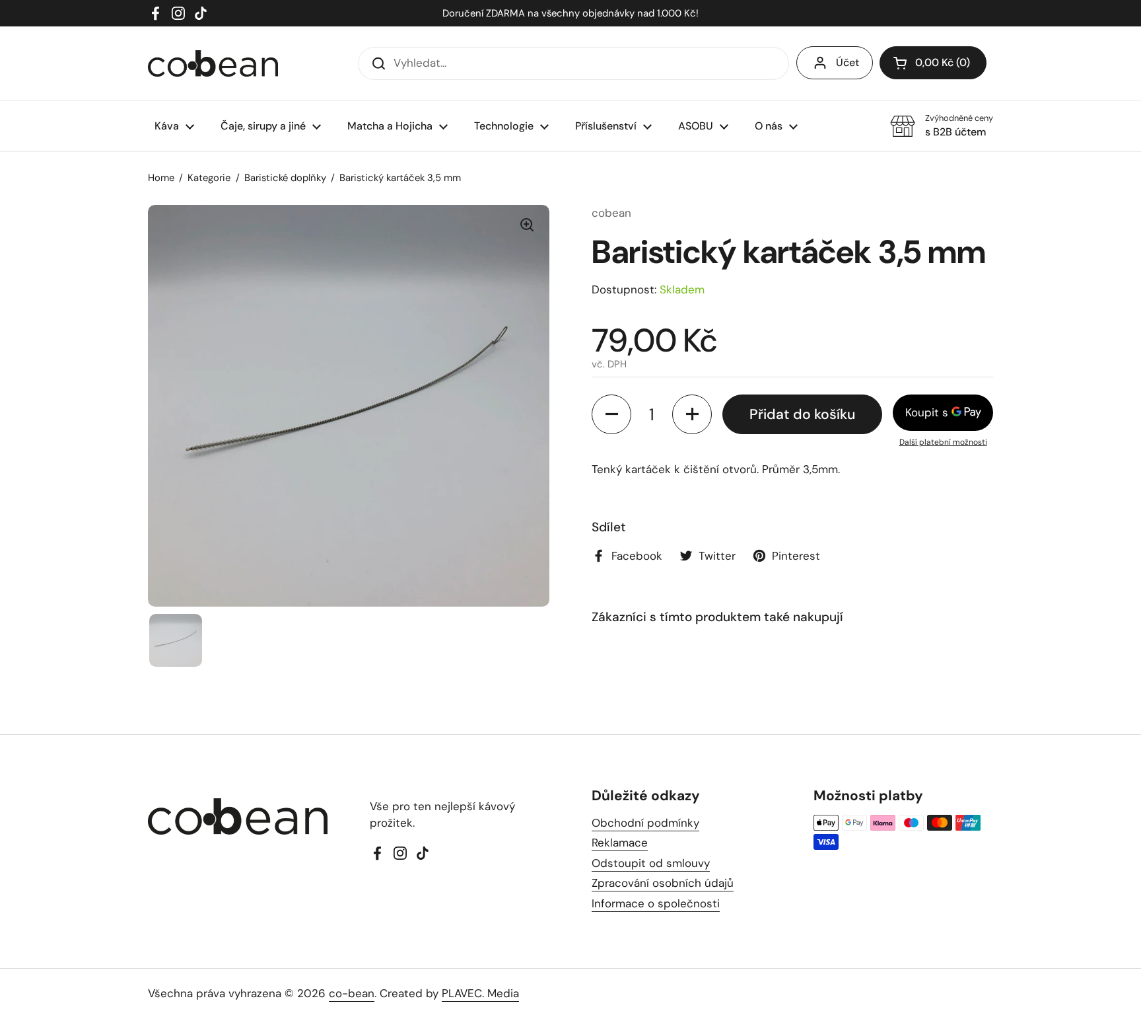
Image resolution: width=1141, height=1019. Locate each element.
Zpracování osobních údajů (663, 883)
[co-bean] (213, 63)
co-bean (351, 993)
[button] (933, 62)
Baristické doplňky (285, 177)
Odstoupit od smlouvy (651, 863)
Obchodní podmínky (645, 822)
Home (161, 177)
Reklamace (620, 842)
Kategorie (209, 177)
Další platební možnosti (943, 442)
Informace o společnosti (656, 903)
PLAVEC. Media (480, 993)
